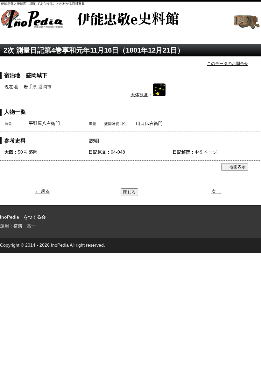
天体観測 (139, 94)
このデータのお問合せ (227, 63)
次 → (216, 191)
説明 (94, 140)
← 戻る (42, 191)
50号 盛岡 (21, 152)
